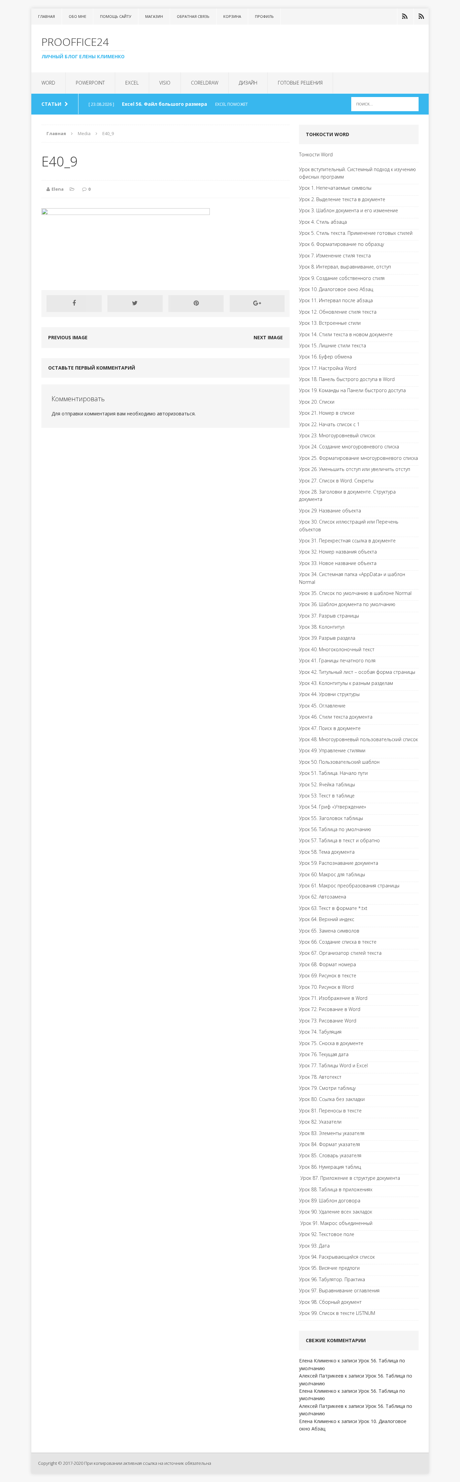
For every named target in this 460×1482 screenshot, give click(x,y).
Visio (164, 83)
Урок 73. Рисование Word (327, 1020)
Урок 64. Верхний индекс (326, 919)
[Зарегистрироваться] (421, 16)
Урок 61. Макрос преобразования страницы (349, 885)
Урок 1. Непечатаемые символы (335, 188)
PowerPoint (90, 83)
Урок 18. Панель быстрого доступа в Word (347, 379)
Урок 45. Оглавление (322, 705)
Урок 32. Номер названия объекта (338, 551)
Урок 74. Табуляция (320, 1032)
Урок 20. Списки (316, 402)
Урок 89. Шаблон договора (329, 1200)
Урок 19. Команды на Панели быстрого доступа (352, 390)
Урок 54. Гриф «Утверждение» (332, 806)
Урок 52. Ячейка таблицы (327, 784)
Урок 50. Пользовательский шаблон (339, 762)
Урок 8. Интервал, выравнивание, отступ (345, 266)
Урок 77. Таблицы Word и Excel (333, 1065)
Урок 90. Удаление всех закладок (335, 1211)
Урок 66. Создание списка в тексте (337, 942)
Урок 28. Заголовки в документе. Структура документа (347, 495)
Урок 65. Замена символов (329, 930)
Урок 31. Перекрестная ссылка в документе (347, 540)
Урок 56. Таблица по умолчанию (335, 829)
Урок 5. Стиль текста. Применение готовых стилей (356, 233)
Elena (58, 189)
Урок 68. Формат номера (327, 964)
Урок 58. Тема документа (327, 852)
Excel (132, 83)
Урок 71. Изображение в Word (333, 998)
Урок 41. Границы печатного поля (337, 660)
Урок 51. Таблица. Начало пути (333, 773)
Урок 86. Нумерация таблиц (330, 1167)
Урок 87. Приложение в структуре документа (349, 1178)
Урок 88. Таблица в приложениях (335, 1189)
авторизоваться (176, 413)
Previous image (68, 337)
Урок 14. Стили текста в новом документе (346, 334)
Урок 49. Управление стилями (332, 750)
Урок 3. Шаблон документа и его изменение (348, 210)
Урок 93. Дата (314, 1245)
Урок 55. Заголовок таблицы (331, 818)
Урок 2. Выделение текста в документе (342, 199)
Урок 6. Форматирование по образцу (341, 244)
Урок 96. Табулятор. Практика (332, 1279)
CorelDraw (204, 83)
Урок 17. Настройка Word (327, 368)
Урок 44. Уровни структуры (329, 694)
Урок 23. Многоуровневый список (337, 435)
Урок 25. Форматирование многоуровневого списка (358, 458)
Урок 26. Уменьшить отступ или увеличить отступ (354, 469)
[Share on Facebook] (74, 303)
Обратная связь (193, 16)
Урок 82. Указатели (320, 1121)
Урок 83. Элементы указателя (331, 1133)
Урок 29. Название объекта (330, 510)
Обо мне (77, 16)
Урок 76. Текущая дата (324, 1054)
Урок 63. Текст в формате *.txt (333, 908)
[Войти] (404, 16)
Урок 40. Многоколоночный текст (336, 649)
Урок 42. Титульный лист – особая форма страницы (357, 672)
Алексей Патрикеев (321, 1376)
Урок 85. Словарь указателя (330, 1155)
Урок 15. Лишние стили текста (332, 345)
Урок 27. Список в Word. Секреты (336, 480)
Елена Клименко (317, 1360)
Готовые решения (300, 83)
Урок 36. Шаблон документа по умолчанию (347, 604)
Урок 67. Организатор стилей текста (340, 953)
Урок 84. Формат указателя (329, 1144)
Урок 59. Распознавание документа (338, 863)
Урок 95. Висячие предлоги (329, 1268)
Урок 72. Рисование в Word (329, 1009)
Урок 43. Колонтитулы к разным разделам (346, 683)
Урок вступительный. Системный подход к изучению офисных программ (357, 173)
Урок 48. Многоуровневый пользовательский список (358, 739)
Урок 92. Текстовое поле (326, 1234)
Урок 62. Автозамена (322, 896)
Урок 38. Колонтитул (321, 627)
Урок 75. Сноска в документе (331, 1043)
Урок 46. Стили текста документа (335, 717)
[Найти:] (385, 103)
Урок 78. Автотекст (320, 1077)
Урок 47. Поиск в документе (330, 728)
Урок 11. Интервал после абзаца (336, 300)
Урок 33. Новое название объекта (337, 563)
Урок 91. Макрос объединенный (335, 1223)
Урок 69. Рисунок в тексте (327, 975)
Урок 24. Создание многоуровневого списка (349, 446)
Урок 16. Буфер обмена (325, 356)
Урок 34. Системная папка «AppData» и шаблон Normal (352, 578)
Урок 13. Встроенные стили (330, 323)
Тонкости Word (316, 154)
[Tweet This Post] (135, 303)
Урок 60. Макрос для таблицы (332, 874)
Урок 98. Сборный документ (330, 1302)
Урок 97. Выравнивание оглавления (339, 1290)
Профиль (264, 16)
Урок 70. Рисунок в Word (326, 987)
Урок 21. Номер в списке (327, 413)
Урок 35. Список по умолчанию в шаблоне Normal (355, 593)
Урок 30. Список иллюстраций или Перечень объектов (348, 525)
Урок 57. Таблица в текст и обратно (339, 840)
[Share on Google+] (257, 303)
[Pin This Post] (196, 303)
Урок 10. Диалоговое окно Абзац (336, 289)
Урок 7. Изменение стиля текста (335, 255)
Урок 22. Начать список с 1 (329, 424)
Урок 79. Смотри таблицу (327, 1088)
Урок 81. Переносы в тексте (330, 1110)
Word (48, 83)
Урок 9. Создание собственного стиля (342, 278)
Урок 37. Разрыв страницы (329, 615)
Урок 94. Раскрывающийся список (337, 1257)
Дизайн (248, 83)
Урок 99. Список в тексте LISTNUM (337, 1313)
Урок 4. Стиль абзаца (323, 222)
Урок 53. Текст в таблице (327, 795)
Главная (46, 16)
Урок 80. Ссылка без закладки (332, 1099)
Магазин (154, 16)
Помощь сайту (115, 16)
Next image (268, 337)
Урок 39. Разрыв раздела (327, 638)
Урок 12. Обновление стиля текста (337, 312)
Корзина (232, 16)
